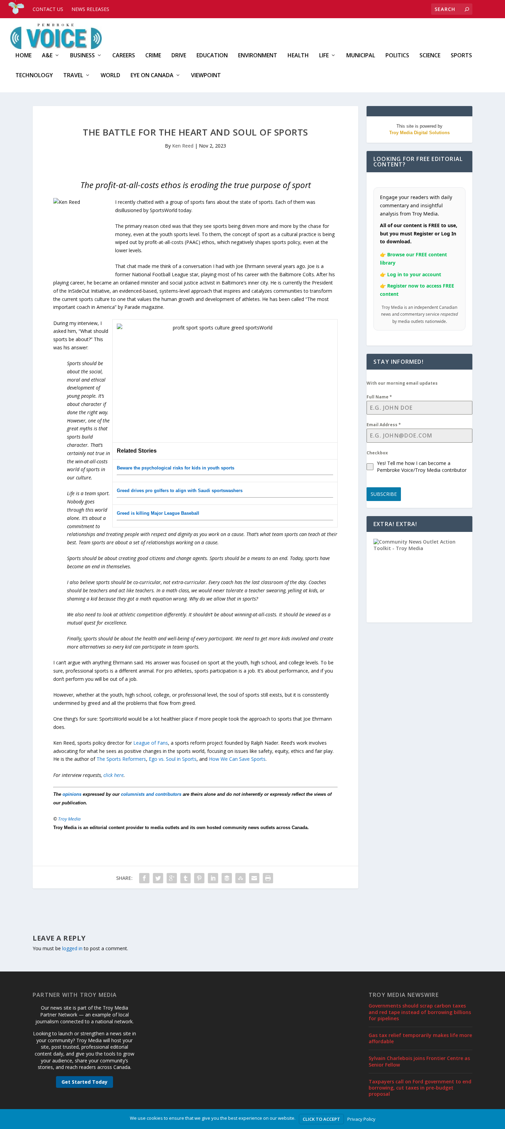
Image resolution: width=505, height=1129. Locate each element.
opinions (72, 794)
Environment (257, 56)
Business (82, 56)
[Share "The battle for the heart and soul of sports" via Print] (268, 878)
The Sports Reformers (121, 759)
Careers (123, 56)
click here (113, 775)
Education (212, 56)
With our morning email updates (402, 383)
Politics (397, 56)
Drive (178, 56)
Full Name (379, 397)
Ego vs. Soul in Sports (173, 759)
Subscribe (384, 494)
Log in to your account (414, 274)
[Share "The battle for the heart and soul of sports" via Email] (254, 878)
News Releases (90, 9)
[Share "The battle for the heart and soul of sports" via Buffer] (227, 878)
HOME (23, 56)
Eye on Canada (152, 75)
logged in (72, 948)
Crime (153, 56)
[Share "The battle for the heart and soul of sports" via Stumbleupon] (240, 878)
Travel (73, 75)
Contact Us (48, 9)
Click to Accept (321, 1119)
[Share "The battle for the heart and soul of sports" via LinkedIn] (213, 878)
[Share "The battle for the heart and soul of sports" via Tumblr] (185, 878)
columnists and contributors (151, 794)
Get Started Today (84, 1082)
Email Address (384, 425)
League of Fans (150, 743)
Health (298, 56)
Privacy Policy (361, 1119)
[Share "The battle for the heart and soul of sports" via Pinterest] (199, 878)
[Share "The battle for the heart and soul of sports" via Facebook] (144, 878)
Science (429, 56)
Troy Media (69, 819)
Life (324, 56)
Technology (34, 75)
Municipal (360, 56)
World (110, 75)
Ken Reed (182, 145)
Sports (461, 56)
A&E (47, 56)
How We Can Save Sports (237, 759)
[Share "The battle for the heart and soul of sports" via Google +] (172, 878)
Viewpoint (206, 75)
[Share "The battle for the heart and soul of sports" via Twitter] (158, 878)
